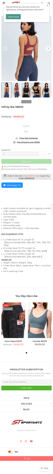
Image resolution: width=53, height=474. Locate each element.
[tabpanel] (13, 326)
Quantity (5, 150)
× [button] (47, 5)
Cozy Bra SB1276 (40, 341)
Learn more (13, 16)
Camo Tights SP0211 (13, 341)
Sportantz (26, 422)
